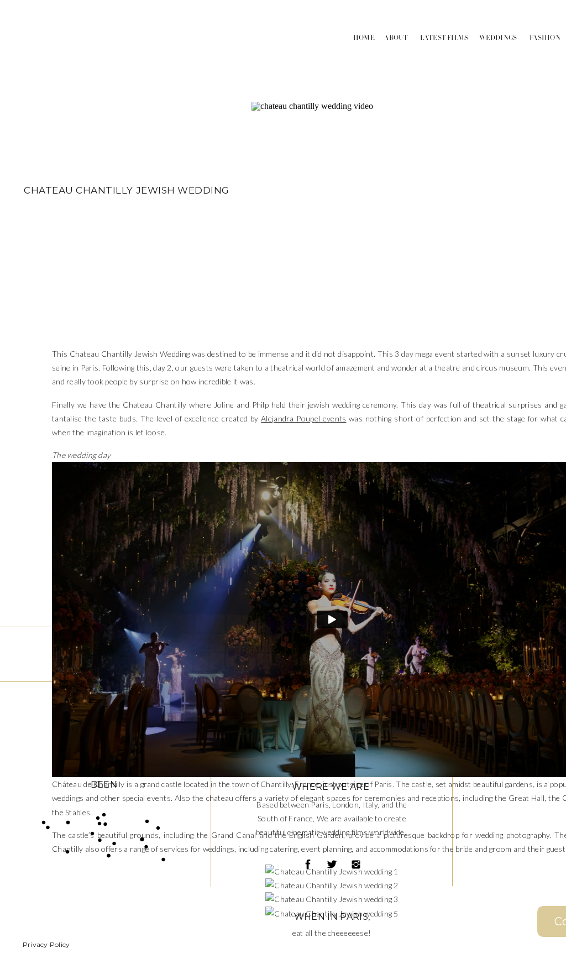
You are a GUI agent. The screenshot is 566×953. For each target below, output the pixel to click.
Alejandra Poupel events (303, 418)
